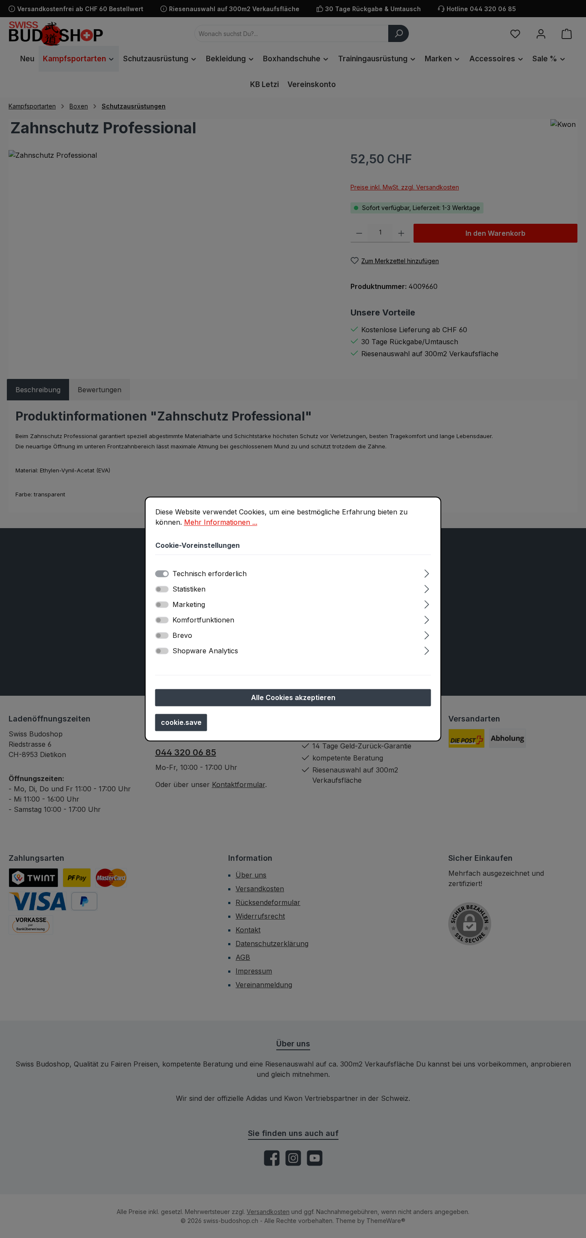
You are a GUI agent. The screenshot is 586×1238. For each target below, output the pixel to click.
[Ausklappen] (427, 572)
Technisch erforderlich (209, 574)
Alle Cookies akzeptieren (293, 698)
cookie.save (181, 722)
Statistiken (188, 589)
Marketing (188, 605)
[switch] (162, 589)
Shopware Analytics (205, 651)
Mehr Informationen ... (220, 522)
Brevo (182, 635)
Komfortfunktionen (203, 620)
